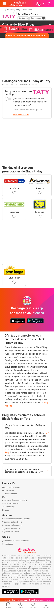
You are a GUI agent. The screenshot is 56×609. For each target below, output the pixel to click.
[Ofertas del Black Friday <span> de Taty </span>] (50, 26)
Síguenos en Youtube (11, 528)
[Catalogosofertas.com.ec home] (18, 3)
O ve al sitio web (21, 114)
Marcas (5, 497)
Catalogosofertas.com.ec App (14, 500)
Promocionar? (8, 490)
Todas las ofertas (9, 494)
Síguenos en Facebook (12, 522)
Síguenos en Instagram (12, 525)
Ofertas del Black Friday (18, 26)
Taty (18, 10)
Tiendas (10, 10)
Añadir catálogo (9, 507)
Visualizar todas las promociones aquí (25, 35)
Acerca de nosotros (10, 503)
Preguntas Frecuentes (11, 487)
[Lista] (43, 3)
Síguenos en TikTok (10, 531)
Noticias (5, 510)
